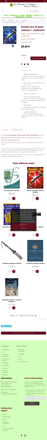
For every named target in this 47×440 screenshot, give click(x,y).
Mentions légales (6, 417)
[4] (27, 67)
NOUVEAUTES (5, 365)
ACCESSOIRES (5, 349)
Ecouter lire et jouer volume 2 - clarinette (35, 191)
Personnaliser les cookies (28, 221)
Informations (6, 378)
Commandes (21, 354)
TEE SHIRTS (5, 375)
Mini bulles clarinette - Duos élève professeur (11, 300)
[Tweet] (25, 64)
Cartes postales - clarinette (11, 190)
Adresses (20, 359)
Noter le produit (6, 326)
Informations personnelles (21, 350)
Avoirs (19, 356)
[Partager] (21, 64)
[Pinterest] (28, 64)
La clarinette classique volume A (35, 263)
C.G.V (3, 426)
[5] (29, 67)
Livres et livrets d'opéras (6, 359)
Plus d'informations (16, 221)
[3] (25, 67)
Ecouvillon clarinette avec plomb (12, 263)
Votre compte (22, 346)
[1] (22, 67)
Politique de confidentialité (5, 422)
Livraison (4, 414)
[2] (23, 67)
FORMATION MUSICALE (5, 355)
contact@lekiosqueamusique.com (9, 394)
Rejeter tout (23, 225)
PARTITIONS (5, 363)
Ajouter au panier (38, 58)
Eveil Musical (5, 368)
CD (3, 352)
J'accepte (23, 228)
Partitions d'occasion (5, 371)
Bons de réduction (22, 361)
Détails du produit (17, 129)
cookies (4, 419)
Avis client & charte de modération (7, 429)
